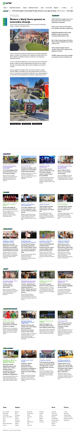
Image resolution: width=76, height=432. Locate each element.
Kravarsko (29, 416)
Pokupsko (41, 411)
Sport (42, 7)
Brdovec (17, 416)
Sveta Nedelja (55, 418)
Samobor (54, 416)
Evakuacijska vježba (15, 123)
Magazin (56, 7)
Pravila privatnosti (68, 416)
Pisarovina (29, 425)
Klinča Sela (29, 411)
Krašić (28, 415)
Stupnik (41, 420)
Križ (28, 418)
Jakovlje (17, 425)
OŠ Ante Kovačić (26, 123)
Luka (28, 420)
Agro (4, 418)
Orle (28, 423)
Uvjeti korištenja (67, 415)
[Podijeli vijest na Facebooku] (5, 20)
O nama (65, 411)
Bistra (16, 413)
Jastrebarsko (54, 415)
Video (64, 7)
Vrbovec (53, 423)
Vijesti (5, 7)
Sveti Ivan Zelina (55, 420)
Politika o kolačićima (68, 418)
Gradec (16, 423)
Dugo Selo (54, 411)
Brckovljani (17, 415)
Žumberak (41, 421)
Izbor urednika (6, 411)
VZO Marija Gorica (37, 123)
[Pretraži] (72, 7)
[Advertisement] (43, 3)
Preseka (41, 413)
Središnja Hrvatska (33, 7)
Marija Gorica (30, 421)
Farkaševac (17, 421)
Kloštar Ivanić (30, 413)
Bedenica (17, 411)
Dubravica (17, 420)
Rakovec (41, 416)
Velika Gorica (54, 421)
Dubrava (17, 418)
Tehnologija (5, 413)
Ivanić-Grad (54, 413)
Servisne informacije (7, 423)
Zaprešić (53, 425)
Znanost (4, 425)
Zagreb (25, 7)
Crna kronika (49, 7)
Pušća (40, 415)
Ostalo (4, 420)
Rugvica (41, 418)
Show (4, 421)
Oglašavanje (66, 420)
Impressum (66, 413)
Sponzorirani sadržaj (7, 416)
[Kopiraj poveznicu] (5, 23)
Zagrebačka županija (15, 7)
